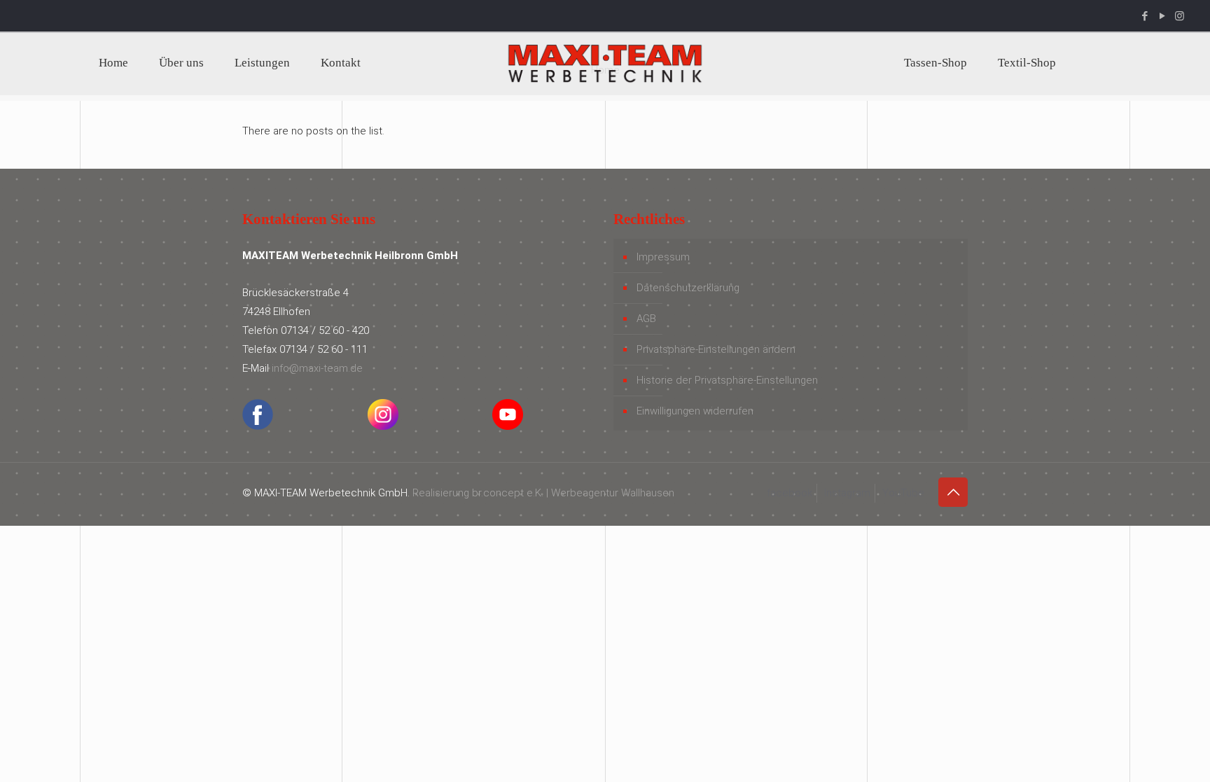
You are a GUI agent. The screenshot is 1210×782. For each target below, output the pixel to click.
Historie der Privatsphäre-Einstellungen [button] (727, 380)
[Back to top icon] (953, 492)
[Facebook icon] (1144, 16)
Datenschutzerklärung (688, 287)
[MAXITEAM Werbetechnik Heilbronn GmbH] (605, 63)
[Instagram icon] (1179, 16)
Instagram (847, 493)
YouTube (903, 493)
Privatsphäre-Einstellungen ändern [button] (716, 349)
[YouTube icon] (1162, 16)
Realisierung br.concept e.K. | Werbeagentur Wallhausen (543, 493)
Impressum (663, 257)
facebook (789, 493)
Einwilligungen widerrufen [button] (695, 411)
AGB (646, 318)
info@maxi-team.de (317, 368)
